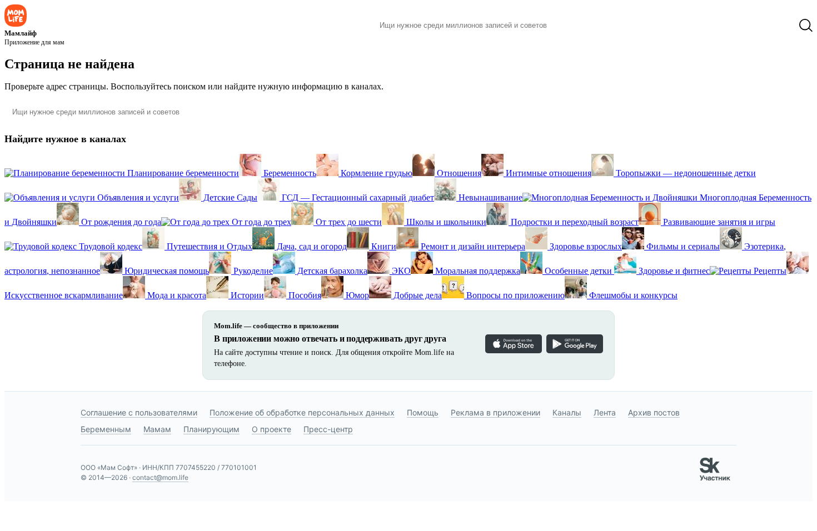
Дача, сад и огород (311, 246)
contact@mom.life (160, 477)
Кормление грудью (375, 173)
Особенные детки (578, 270)
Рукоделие (252, 270)
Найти (572, 25)
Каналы (566, 412)
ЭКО (400, 270)
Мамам (157, 429)
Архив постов (654, 412)
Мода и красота (175, 295)
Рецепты (768, 270)
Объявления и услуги (137, 197)
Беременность (288, 173)
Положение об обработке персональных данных (302, 412)
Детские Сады (229, 197)
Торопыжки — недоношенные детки (685, 173)
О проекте (271, 429)
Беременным (106, 429)
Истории (246, 295)
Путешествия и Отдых (208, 246)
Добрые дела (416, 295)
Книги (382, 246)
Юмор (356, 295)
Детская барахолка (331, 270)
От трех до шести (347, 222)
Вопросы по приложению (514, 295)
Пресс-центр (328, 429)
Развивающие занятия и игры (718, 222)
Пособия (303, 295)
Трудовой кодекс (109, 246)
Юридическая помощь (165, 270)
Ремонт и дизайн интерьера (472, 246)
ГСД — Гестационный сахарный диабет (357, 197)
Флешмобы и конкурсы (632, 295)
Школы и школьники (445, 222)
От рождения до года (120, 222)
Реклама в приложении (495, 412)
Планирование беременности (182, 173)
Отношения (458, 173)
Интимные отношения (547, 173)
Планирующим (211, 429)
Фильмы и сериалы (682, 246)
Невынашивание (489, 197)
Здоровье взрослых (584, 246)
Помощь (423, 412)
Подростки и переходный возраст (574, 222)
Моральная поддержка (476, 270)
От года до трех (260, 222)
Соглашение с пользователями (139, 412)
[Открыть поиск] (806, 25)
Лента (605, 412)
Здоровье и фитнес (673, 270)
